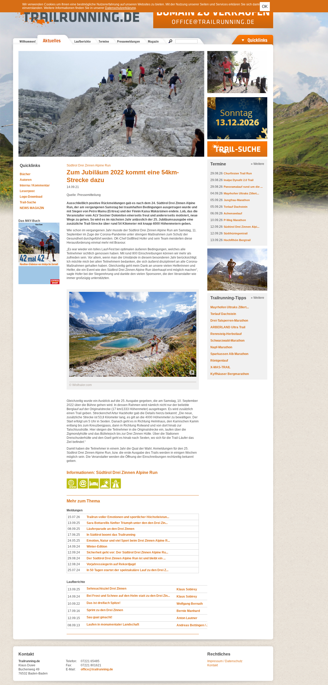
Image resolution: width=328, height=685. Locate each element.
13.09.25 (74, 523)
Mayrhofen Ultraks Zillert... (241, 193)
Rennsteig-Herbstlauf (226, 334)
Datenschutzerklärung (120, 8)
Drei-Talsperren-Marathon (229, 320)
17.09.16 (74, 611)
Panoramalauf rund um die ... (243, 186)
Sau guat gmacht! (99, 617)
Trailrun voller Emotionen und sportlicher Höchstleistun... (128, 517)
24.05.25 (74, 540)
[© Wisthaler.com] (132, 376)
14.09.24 (74, 546)
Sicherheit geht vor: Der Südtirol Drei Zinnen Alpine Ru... (127, 552)
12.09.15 (74, 618)
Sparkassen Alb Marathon (229, 354)
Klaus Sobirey (187, 589)
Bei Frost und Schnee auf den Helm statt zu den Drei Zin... (128, 596)
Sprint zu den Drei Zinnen (105, 610)
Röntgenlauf (219, 360)
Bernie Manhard (188, 611)
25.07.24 (74, 570)
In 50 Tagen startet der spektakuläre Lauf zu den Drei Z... (127, 570)
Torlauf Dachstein (236, 206)
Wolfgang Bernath (190, 603)
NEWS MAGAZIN (32, 208)
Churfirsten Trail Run (238, 173)
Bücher (25, 174)
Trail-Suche (28, 202)
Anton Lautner (187, 618)
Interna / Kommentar (35, 185)
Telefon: (71, 661)
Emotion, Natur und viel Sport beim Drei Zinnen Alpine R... (128, 540)
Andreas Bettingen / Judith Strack (201, 625)
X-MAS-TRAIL (220, 367)
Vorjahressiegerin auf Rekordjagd (111, 564)
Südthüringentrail (236, 233)
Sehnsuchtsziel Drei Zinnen (106, 588)
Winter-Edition (97, 546)
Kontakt (212, 665)
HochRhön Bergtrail (237, 240)
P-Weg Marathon (235, 220)
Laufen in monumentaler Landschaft (113, 624)
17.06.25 (74, 535)
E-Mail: (71, 669)
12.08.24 (74, 564)
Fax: (69, 665)
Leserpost (27, 191)
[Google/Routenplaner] (116, 487)
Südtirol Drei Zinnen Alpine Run (89, 165)
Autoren (26, 180)
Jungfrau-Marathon (237, 200)
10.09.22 (74, 603)
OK (265, 6)
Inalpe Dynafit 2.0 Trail (238, 180)
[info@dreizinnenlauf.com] (83, 487)
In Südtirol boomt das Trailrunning (111, 535)
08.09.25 (74, 529)
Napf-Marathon (221, 347)
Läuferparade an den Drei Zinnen (110, 529)
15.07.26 (74, 517)
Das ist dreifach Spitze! (103, 603)
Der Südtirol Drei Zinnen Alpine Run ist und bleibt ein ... (126, 558)
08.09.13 (74, 625)
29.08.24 (74, 558)
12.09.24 (74, 552)
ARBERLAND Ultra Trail (227, 327)
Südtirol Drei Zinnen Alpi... (241, 226)
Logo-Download (31, 196)
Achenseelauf (233, 213)
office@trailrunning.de (97, 669)
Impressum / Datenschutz (224, 661)
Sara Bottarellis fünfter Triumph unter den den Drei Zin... (127, 523)
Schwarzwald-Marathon (227, 340)
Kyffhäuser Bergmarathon (229, 374)
